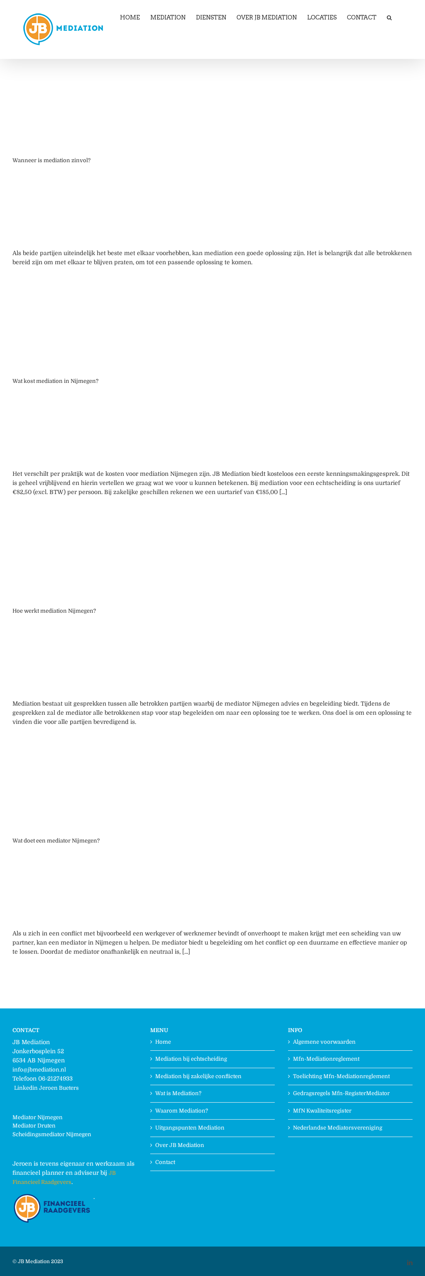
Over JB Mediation (179, 1145)
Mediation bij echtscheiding (191, 1059)
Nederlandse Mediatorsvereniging (337, 1128)
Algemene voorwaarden (324, 1042)
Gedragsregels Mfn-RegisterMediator (341, 1093)
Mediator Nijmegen (37, 1117)
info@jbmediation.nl (39, 1070)
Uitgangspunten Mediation (190, 1128)
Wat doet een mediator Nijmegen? (56, 841)
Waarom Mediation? (181, 1111)
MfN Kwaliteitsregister (322, 1111)
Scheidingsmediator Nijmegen (51, 1134)
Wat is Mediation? (178, 1093)
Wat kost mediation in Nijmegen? (55, 381)
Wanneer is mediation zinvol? (51, 160)
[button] (389, 17)
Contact (165, 1162)
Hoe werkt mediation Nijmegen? (54, 611)
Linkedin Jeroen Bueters (46, 1088)
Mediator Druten (34, 1126)
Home (163, 1042)
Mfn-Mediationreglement (326, 1059)
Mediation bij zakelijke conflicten (198, 1076)
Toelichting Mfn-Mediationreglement (341, 1076)
